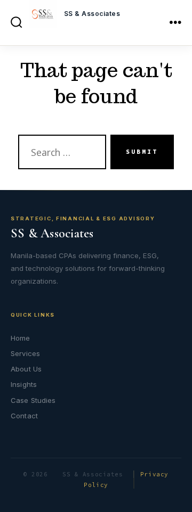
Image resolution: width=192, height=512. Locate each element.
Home (20, 338)
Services (25, 353)
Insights (24, 384)
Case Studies (33, 400)
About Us (26, 369)
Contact (24, 415)
